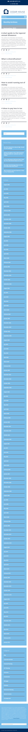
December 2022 (7, 374)
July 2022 (6, 396)
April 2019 (6, 564)
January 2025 (7, 266)
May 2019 (6, 560)
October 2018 (7, 590)
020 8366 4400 (14, 4)
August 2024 (7, 288)
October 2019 (7, 538)
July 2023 (6, 344)
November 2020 (7, 482)
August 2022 (7, 392)
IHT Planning (7, 668)
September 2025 (7, 232)
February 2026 (7, 210)
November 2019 (7, 534)
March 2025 (6, 258)
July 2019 (6, 551)
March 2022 (6, 413)
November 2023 (7, 327)
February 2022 (7, 417)
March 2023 (6, 361)
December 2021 (7, 426)
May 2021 (6, 456)
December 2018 (7, 581)
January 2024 (7, 318)
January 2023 (7, 370)
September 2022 (7, 387)
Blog (5, 655)
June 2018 (6, 607)
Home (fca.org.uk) (16, 718)
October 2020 (7, 487)
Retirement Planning (8, 689)
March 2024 (6, 310)
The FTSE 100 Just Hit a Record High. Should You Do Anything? (14, 147)
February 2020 (7, 521)
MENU (4, 17)
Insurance (6, 672)
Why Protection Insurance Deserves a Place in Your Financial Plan (14, 171)
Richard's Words (7, 694)
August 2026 (7, 184)
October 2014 (7, 625)
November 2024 (7, 275)
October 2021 (7, 435)
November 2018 (7, 586)
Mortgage (6, 681)
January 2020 (7, 525)
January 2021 (7, 474)
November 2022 (7, 379)
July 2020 (6, 499)
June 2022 (6, 400)
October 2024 (7, 279)
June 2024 (6, 297)
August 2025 (7, 236)
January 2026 (7, 215)
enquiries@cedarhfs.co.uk (14, 1)
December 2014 (7, 620)
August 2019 (7, 547)
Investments (7, 676)
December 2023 (7, 322)
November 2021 (7, 430)
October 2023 (7, 331)
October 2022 (7, 383)
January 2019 (7, 577)
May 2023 (6, 353)
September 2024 (7, 284)
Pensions (6, 685)
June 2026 (6, 193)
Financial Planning (8, 53)
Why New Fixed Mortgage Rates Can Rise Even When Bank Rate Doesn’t (13, 165)
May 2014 (6, 629)
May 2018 (6, 612)
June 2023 (6, 348)
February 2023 (7, 366)
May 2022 (6, 405)
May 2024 (6, 301)
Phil (15, 51)
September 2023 (7, 335)
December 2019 (7, 530)
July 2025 (6, 240)
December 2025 (7, 219)
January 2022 (7, 422)
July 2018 (6, 603)
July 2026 (6, 189)
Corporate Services (8, 659)
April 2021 (6, 461)
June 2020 (6, 504)
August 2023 (7, 340)
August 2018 (7, 599)
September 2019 (7, 543)
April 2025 (6, 253)
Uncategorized (7, 698)
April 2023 (6, 357)
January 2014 (7, 642)
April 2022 (6, 409)
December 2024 (7, 271)
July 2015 (6, 616)
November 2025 (7, 223)
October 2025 (7, 228)
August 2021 (7, 443)
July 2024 (6, 292)
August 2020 (7, 495)
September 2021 (7, 439)
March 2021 (6, 465)
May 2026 (6, 197)
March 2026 (6, 206)
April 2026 (6, 202)
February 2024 (7, 314)
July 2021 (6, 448)
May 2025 (6, 249)
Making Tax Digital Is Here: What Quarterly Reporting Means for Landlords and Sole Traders (14, 154)
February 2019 (7, 573)
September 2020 (7, 491)
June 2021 (6, 452)
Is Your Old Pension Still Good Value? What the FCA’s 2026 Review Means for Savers (14, 160)
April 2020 (6, 512)
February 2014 (7, 638)
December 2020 (7, 478)
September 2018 (7, 594)
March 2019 (6, 569)
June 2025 (6, 245)
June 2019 (6, 556)
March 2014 (6, 633)
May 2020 (6, 508)
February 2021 (7, 469)
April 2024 (6, 305)
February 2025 (7, 262)
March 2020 (6, 517)
